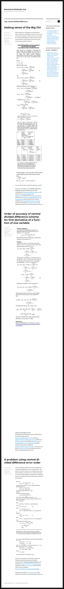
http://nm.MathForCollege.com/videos (30, 201)
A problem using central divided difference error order (22, 461)
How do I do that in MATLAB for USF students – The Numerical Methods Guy (52, 71)
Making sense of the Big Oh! (22, 27)
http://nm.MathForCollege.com (32, 192)
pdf (39, 185)
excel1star (49, 67)
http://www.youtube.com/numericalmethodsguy (27, 569)
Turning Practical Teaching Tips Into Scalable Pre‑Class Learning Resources (52, 40)
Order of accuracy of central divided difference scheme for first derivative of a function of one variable (22, 218)
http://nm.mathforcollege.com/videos (24, 446)
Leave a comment (8, 44)
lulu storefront (35, 195)
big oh (5, 37)
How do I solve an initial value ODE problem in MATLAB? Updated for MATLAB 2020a (53, 75)
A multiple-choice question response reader (53, 55)
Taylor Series (6, 42)
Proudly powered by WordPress (21, 583)
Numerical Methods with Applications (25, 439)
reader (30, 202)
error (11, 233)
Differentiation (7, 34)
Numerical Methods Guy (15, 9)
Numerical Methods (8, 35)
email (34, 202)
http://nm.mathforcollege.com (22, 438)
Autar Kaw (49, 64)
